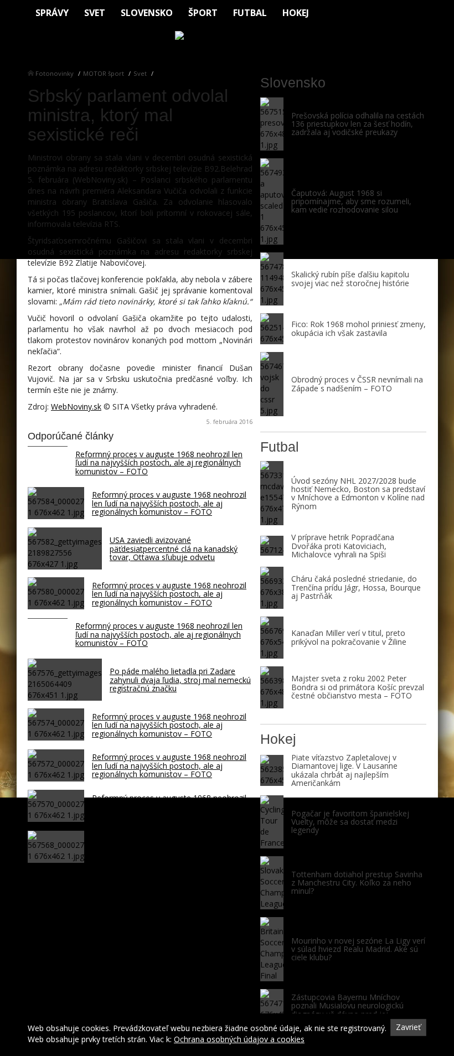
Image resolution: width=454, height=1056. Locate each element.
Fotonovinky (54, 73)
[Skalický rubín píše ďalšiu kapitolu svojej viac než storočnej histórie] (271, 279)
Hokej (295, 13)
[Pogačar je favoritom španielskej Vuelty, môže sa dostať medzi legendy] (271, 821)
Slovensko (147, 13)
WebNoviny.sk (76, 406)
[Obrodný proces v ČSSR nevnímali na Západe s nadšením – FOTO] (271, 384)
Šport (203, 13)
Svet (94, 13)
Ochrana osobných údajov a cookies (239, 1039)
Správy (52, 13)
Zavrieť (408, 1027)
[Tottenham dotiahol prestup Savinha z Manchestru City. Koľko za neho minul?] (271, 882)
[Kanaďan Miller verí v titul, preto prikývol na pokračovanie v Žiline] (271, 638)
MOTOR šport (103, 73)
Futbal (250, 13)
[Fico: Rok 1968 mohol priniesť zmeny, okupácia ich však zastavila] (271, 328)
